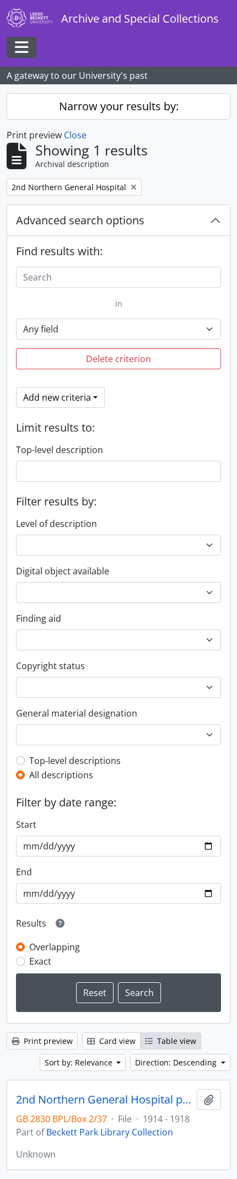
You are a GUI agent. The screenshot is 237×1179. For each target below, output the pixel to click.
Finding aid (38, 618)
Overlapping (54, 947)
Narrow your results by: (119, 106)
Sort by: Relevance (80, 1062)
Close (75, 135)
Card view (116, 1041)
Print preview (47, 1041)
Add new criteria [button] (57, 397)
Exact (40, 961)
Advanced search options (80, 220)
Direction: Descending (177, 1062)
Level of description (56, 524)
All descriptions (61, 775)
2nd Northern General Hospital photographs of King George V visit (104, 1099)
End (24, 872)
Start (26, 825)
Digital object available (62, 571)
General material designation (76, 713)
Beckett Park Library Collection (109, 1132)
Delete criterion (118, 359)
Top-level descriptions (75, 761)
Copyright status (50, 666)
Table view (175, 1041)
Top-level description (59, 450)
